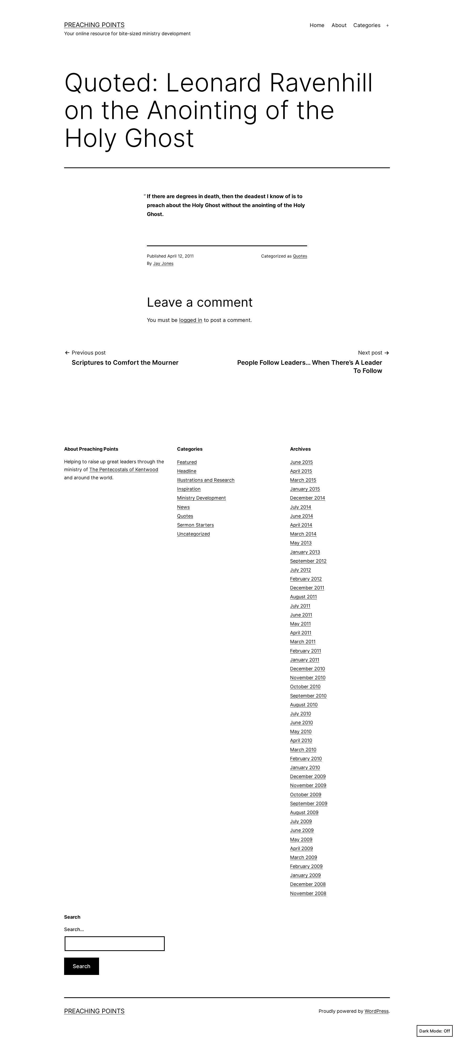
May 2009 (301, 839)
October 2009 (305, 794)
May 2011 (300, 623)
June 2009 (302, 830)
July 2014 (300, 507)
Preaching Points (94, 25)
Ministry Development (201, 498)
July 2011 (300, 606)
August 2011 (303, 596)
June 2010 (301, 722)
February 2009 (306, 866)
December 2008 (308, 884)
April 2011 (300, 632)
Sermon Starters (195, 525)
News (183, 507)
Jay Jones (163, 263)
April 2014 (301, 525)
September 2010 (308, 695)
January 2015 (305, 489)
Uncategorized (193, 534)
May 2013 (301, 543)
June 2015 (301, 462)
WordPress (377, 1011)
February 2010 (306, 758)
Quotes (300, 256)
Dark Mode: (430, 1031)
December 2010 (307, 668)
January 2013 (305, 552)
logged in (190, 320)
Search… (74, 929)
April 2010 (301, 740)
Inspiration (189, 489)
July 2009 (301, 821)
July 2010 (300, 713)
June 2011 (301, 615)
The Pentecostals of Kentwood (123, 469)
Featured (187, 462)
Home (317, 25)
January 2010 (305, 767)
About (339, 25)
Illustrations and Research (206, 480)
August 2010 (304, 704)
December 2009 (308, 776)
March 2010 (303, 749)
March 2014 (303, 534)
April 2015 (301, 471)
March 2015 (303, 480)
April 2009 (301, 848)
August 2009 (304, 812)
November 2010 (308, 677)
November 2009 (308, 785)
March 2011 (303, 641)
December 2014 (307, 498)
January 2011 (304, 659)
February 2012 (306, 579)
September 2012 (308, 561)
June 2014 (301, 516)
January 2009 (305, 875)
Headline (186, 471)
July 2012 (300, 570)
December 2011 (307, 587)
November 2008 (308, 893)
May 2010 (301, 731)
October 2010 (305, 686)
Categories (366, 25)
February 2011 (305, 651)
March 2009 (303, 857)
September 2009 (308, 803)
